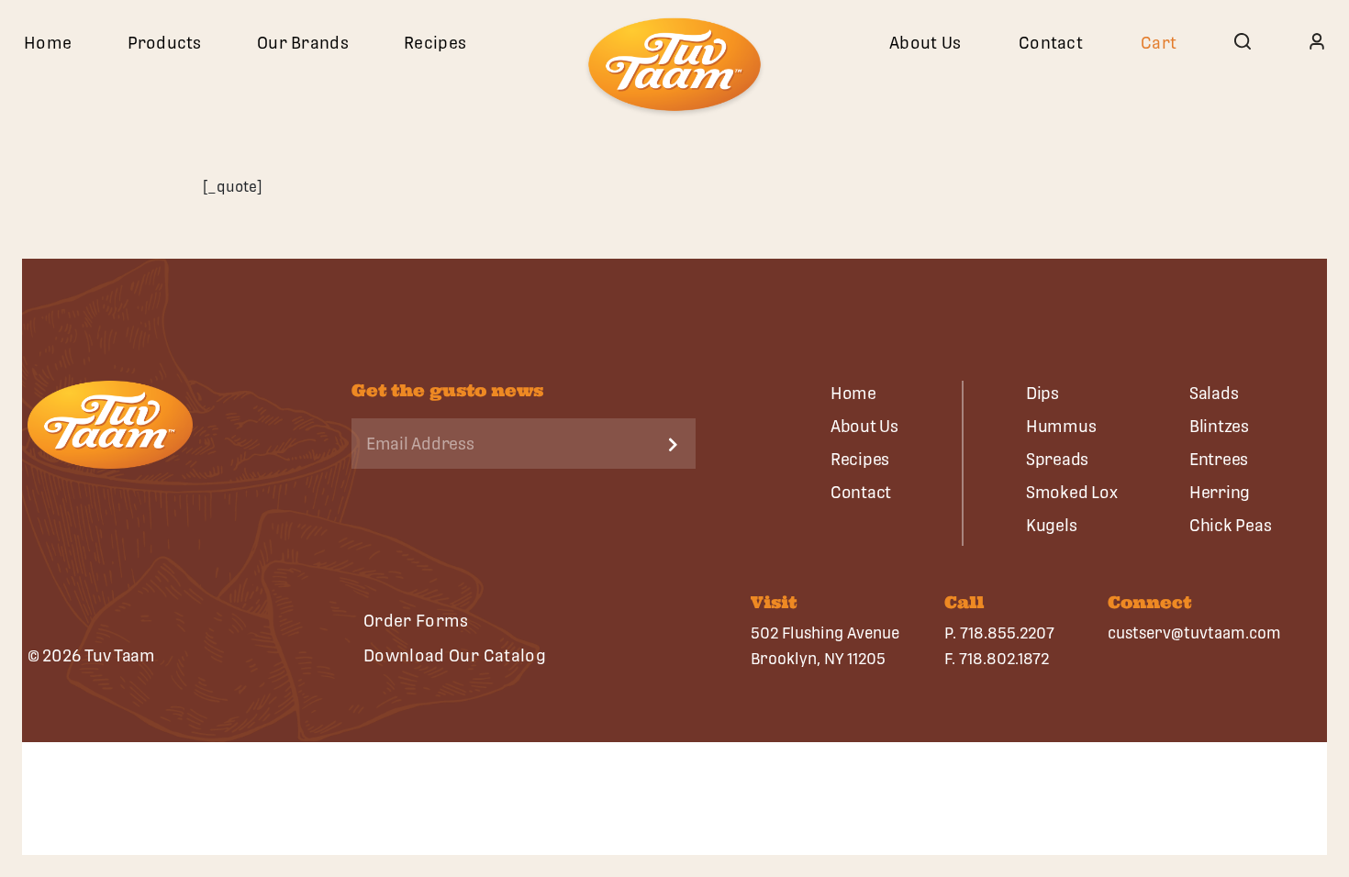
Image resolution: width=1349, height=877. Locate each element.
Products (165, 42)
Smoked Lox (1071, 492)
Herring (1219, 492)
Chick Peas (1230, 525)
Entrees (1218, 459)
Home (48, 42)
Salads (1213, 393)
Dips (1042, 393)
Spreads (1057, 459)
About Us (925, 42)
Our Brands (303, 42)
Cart (1158, 42)
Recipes (435, 42)
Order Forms (416, 620)
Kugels (1051, 525)
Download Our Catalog (454, 655)
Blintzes (1219, 426)
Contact (1051, 42)
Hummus (1061, 426)
